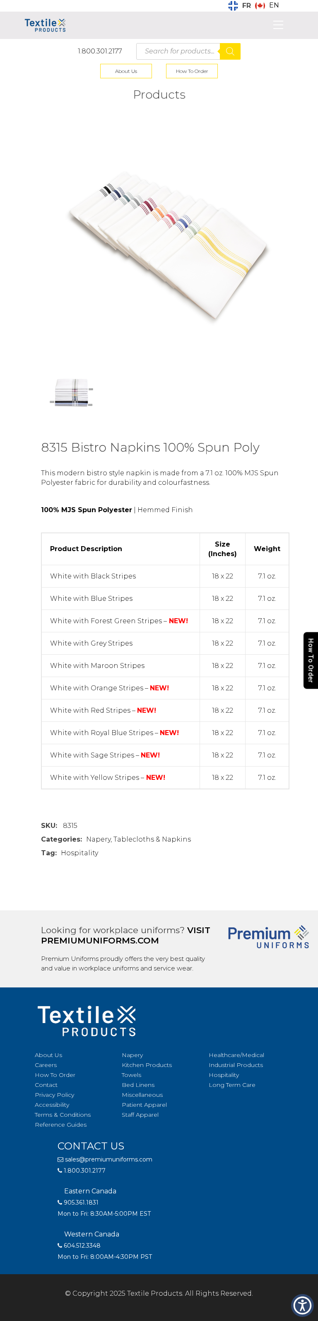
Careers (46, 1065)
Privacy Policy (54, 1094)
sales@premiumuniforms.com (107, 1159)
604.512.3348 (81, 1245)
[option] (267, 6)
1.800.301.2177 (100, 51)
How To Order (192, 71)
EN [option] (274, 5)
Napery (98, 839)
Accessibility (52, 1104)
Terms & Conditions (63, 1114)
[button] (302, 1305)
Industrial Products (236, 1065)
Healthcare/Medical (236, 1055)
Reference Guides (61, 1124)
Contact (46, 1085)
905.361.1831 (80, 1202)
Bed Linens (138, 1085)
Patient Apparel (144, 1104)
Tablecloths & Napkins (152, 839)
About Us (126, 71)
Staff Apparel (140, 1114)
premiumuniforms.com (100, 940)
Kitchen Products (147, 1065)
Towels (131, 1075)
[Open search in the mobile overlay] (188, 51)
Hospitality (79, 853)
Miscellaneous (142, 1094)
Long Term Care (232, 1085)
